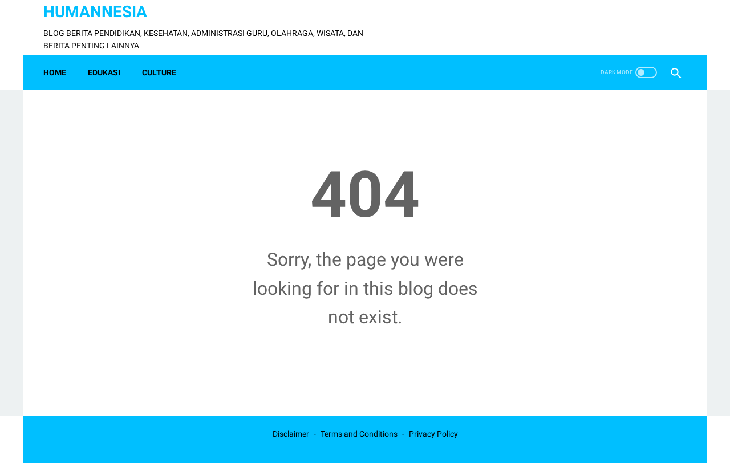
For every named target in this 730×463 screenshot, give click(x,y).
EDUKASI (104, 72)
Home (54, 72)
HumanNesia (95, 11)
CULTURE (159, 72)
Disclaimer (291, 433)
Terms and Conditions (359, 433)
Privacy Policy (433, 433)
